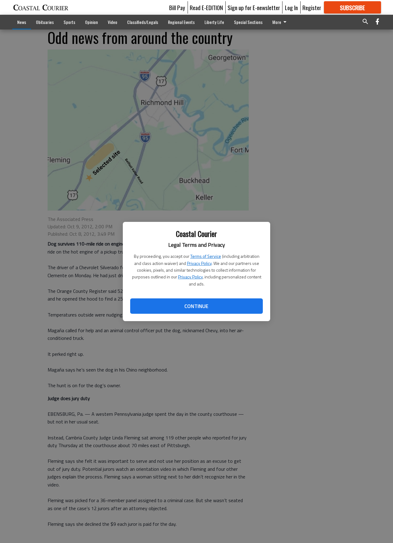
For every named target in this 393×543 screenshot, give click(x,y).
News (21, 22)
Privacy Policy (199, 263)
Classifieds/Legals (142, 22)
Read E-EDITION (206, 7)
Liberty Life (214, 22)
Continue (196, 306)
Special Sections (248, 22)
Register (311, 7)
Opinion (91, 22)
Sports (69, 22)
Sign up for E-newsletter (254, 7)
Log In (291, 7)
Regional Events (181, 22)
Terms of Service (205, 256)
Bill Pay (177, 7)
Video (112, 22)
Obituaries (45, 22)
